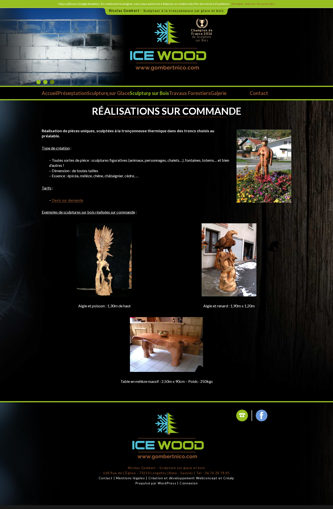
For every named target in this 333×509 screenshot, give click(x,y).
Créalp (228, 478)
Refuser (250, 4)
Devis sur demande (67, 200)
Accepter (238, 4)
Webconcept (206, 478)
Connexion (189, 483)
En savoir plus (266, 4)
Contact (106, 478)
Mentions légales (130, 478)
